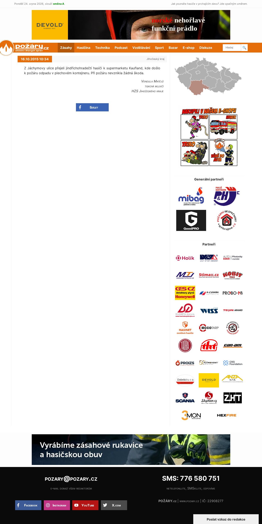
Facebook (30, 505)
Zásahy (66, 48)
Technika (102, 48)
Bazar (173, 48)
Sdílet (94, 107)
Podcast (121, 48)
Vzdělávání (141, 48)
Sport (159, 48)
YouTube (87, 505)
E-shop (188, 48)
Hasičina (83, 48)
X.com (116, 505)
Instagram (59, 505)
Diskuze (205, 48)
